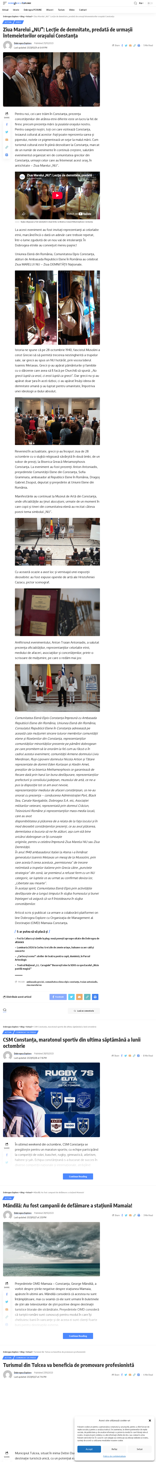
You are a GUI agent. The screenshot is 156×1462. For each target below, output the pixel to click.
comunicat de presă (26, 1032)
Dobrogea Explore (23, 43)
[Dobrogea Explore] (19, 3)
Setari (139, 1449)
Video (18, 22)
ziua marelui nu (34, 985)
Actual (8, 22)
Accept (89, 1449)
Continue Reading (78, 1176)
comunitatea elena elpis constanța (62, 982)
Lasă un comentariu (85, 1011)
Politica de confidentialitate (114, 1456)
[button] (149, 1420)
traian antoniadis (88, 982)
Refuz (114, 1449)
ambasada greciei (35, 982)
